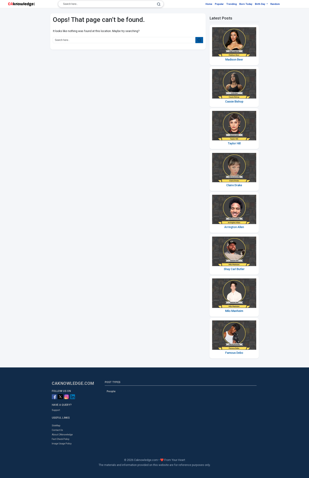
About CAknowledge (62, 434)
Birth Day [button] (260, 4)
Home (209, 4)
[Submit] (159, 4)
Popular (219, 4)
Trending (231, 4)
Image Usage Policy (62, 443)
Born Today (245, 4)
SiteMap (56, 425)
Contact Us (57, 430)
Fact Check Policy (60, 439)
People (111, 391)
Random (275, 4)
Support (56, 410)
